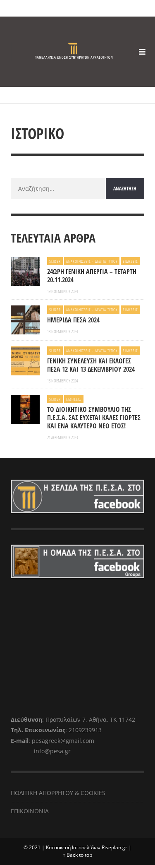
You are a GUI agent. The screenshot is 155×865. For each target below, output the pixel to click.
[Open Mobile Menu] (142, 51)
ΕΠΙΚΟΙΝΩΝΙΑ (30, 811)
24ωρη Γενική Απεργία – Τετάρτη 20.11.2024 (91, 275)
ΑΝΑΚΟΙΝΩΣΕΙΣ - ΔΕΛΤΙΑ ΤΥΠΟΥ (91, 261)
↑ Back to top (77, 854)
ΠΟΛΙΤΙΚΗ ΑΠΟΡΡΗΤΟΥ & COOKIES (58, 793)
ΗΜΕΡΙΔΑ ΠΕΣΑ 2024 (73, 319)
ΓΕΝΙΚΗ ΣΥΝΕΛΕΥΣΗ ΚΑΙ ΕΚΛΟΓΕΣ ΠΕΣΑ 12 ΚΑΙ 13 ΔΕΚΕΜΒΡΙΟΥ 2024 (91, 365)
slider (55, 261)
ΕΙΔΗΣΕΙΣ (130, 261)
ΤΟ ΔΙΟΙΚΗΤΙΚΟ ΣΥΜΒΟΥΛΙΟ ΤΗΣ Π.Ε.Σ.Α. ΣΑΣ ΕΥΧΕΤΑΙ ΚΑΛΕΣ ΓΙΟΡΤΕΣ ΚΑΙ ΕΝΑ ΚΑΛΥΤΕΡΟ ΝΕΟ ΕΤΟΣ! (94, 417)
